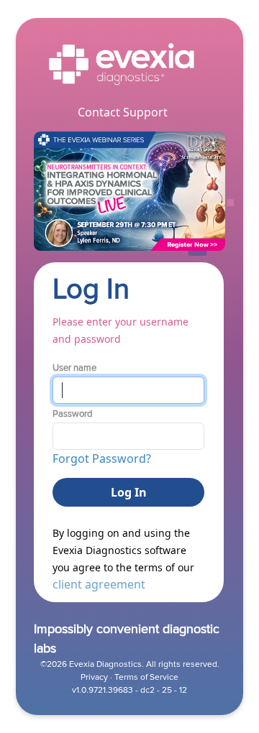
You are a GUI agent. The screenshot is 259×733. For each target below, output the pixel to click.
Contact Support (123, 112)
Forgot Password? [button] (102, 458)
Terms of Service (146, 677)
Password (72, 414)
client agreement (99, 584)
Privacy (94, 677)
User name (74, 368)
